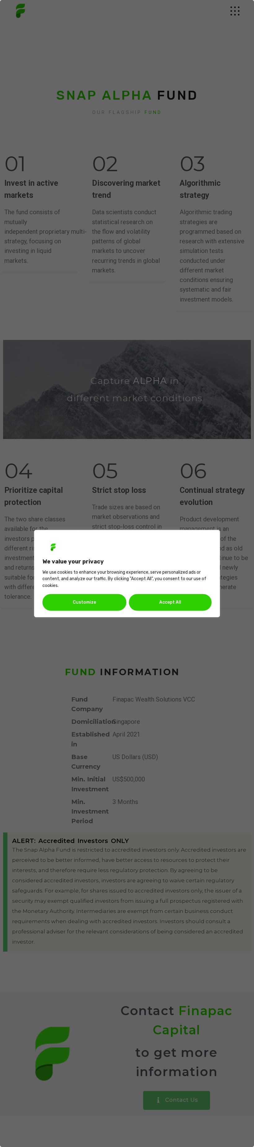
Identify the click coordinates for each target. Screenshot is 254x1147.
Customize (84, 602)
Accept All (170, 602)
